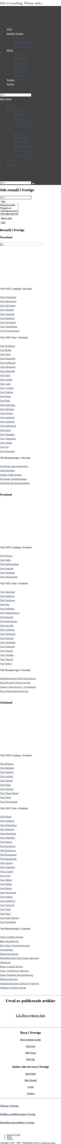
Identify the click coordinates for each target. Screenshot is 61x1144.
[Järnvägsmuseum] (9, 211)
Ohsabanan (5, 962)
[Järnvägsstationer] (9, 214)
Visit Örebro (6, 663)
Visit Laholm (6, 863)
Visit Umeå (5, 430)
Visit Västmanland (8, 577)
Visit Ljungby (6, 871)
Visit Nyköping (7, 630)
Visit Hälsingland (8, 301)
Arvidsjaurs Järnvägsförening (14, 466)
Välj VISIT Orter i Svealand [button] (13, 583)
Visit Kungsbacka (8, 859)
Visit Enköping (7, 596)
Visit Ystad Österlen (9, 918)
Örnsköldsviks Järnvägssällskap (15, 483)
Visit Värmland (7, 572)
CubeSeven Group (47, 1143)
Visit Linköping (7, 867)
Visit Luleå (5, 384)
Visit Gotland (6, 776)
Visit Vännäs (6, 443)
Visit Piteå (5, 400)
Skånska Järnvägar (9, 979)
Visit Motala (6, 888)
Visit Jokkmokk (7, 371)
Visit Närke (5, 560)
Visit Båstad (5, 816)
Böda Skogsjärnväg (9, 941)
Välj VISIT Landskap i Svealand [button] (16, 547)
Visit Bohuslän (7, 768)
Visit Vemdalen (7, 434)
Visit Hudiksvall (7, 363)
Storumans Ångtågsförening (13, 479)
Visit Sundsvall (7, 422)
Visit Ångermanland (9, 331)
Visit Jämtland (7, 310)
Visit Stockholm (7, 642)
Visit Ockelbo (6, 392)
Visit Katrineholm (8, 621)
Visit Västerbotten (8, 326)
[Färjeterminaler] (9, 205)
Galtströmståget (7, 470)
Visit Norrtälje (7, 625)
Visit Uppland (6, 568)
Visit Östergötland (8, 802)
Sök (3, 201)
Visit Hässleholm (8, 833)
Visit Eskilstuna (7, 600)
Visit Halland (6, 781)
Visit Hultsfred (7, 829)
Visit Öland (5, 797)
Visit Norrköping (8, 892)
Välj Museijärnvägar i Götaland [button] (15, 928)
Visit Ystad (5, 914)
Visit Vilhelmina (8, 438)
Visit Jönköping (7, 838)
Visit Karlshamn (7, 846)
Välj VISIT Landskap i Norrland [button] (16, 289)
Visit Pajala (5, 396)
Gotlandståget (6, 950)
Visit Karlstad (6, 617)
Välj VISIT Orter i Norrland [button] (13, 337)
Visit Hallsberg (7, 608)
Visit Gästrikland (8, 297)
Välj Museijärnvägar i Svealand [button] (15, 670)
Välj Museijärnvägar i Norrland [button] (15, 458)
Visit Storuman (7, 417)
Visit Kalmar (6, 842)
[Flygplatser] (9, 208)
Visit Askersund (7, 592)
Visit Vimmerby (7, 901)
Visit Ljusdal (6, 379)
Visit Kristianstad (8, 854)
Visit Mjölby (6, 884)
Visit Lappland (7, 314)
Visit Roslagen (7, 638)
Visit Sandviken (7, 405)
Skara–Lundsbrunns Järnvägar (14, 971)
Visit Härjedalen (7, 305)
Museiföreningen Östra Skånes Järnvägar (19, 958)
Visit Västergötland (9, 793)
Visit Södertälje (7, 646)
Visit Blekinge (7, 764)
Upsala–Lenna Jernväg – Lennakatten (18, 687)
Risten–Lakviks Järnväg (11, 966)
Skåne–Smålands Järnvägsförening (16, 975)
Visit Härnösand (7, 367)
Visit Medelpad (7, 318)
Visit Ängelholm (8, 922)
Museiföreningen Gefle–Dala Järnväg (18, 678)
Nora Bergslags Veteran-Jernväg (15, 682)
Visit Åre (4, 447)
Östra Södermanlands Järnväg (14, 691)
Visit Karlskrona (8, 850)
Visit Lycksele (6, 388)
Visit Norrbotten (8, 322)
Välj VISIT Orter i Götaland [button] (13, 808)
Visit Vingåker (7, 655)
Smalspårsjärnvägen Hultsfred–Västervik (19, 983)
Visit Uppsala (6, 651)
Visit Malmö (6, 880)
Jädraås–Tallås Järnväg (11, 475)
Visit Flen (4, 604)
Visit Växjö (5, 909)
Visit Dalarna (6, 556)
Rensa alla (6, 218)
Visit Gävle (5, 354)
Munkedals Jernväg (9, 954)
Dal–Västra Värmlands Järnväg (15, 945)
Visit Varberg (6, 897)
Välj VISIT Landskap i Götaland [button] (16, 755)
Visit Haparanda (7, 358)
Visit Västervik (7, 905)
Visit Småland (6, 789)
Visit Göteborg (7, 821)
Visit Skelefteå (7, 409)
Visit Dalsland (6, 772)
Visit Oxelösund (7, 634)
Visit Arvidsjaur (7, 346)
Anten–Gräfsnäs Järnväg (11, 937)
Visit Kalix (5, 375)
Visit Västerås (6, 659)
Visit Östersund (7, 451)
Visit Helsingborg (8, 825)
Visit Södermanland (9, 564)
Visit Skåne (5, 785)
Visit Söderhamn (8, 426)
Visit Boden (5, 350)
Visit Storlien (6, 413)
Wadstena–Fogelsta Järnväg (13, 988)
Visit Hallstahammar (9, 613)
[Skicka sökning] (33, 183)
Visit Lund (5, 876)
